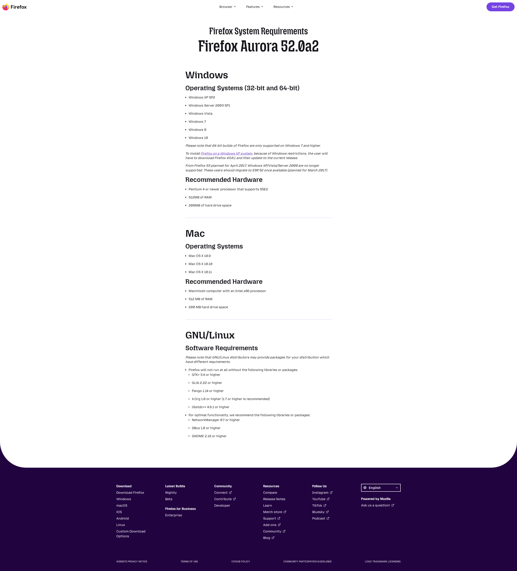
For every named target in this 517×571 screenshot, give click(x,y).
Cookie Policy (240, 561)
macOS (121, 505)
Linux (120, 525)
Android (122, 518)
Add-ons (269, 525)
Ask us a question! (375, 505)
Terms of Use (189, 561)
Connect (221, 493)
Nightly (171, 493)
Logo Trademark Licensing (383, 561)
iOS (119, 512)
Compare (270, 493)
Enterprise (173, 515)
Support (269, 518)
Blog (266, 538)
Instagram (320, 493)
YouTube (318, 499)
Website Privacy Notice (131, 561)
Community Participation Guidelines (307, 561)
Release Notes (274, 499)
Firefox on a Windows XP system (226, 153)
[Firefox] (14, 7)
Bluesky (318, 512)
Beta (168, 499)
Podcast (318, 518)
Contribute (223, 499)
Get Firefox (500, 7)
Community (272, 531)
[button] (228, 7)
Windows (123, 499)
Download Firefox (130, 493)
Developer (222, 505)
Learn (267, 505)
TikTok (317, 505)
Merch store (272, 512)
